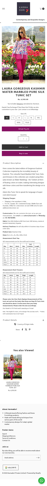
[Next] (43, 21)
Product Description (12, 163)
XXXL (19, 122)
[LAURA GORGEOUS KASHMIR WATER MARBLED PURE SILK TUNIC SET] (12, 367)
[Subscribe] (38, 457)
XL (31, 118)
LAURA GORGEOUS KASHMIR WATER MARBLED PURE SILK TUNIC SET (12, 384)
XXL (38, 118)
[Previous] (4, 21)
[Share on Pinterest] (29, 329)
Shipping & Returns (8, 436)
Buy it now (23, 153)
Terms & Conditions (9, 438)
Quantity (23, 135)
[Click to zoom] (41, 29)
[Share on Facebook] (22, 329)
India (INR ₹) (12, 467)
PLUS (27, 122)
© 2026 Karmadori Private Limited (14, 473)
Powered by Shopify (34, 473)
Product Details (10, 320)
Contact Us (6, 440)
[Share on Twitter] (26, 329)
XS (7, 118)
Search (4, 434)
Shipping (20, 104)
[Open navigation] (3, 8)
